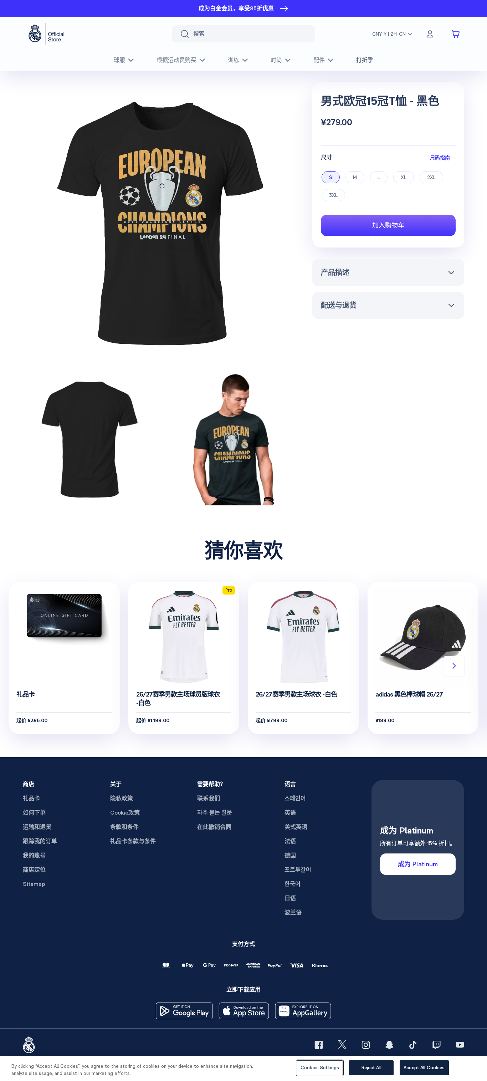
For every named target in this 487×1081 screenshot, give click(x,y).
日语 (290, 898)
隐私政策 (121, 798)
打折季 (364, 60)
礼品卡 (31, 798)
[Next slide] (454, 666)
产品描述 (335, 272)
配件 (319, 60)
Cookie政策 (125, 812)
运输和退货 (37, 827)
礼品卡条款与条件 (133, 841)
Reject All (371, 1067)
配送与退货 (339, 305)
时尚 (276, 60)
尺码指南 (440, 157)
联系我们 (208, 798)
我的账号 (34, 855)
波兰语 (293, 912)
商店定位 (34, 869)
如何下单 (34, 812)
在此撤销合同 (214, 827)
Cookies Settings (320, 1067)
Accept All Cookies (424, 1067)
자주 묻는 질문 (214, 812)
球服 (119, 60)
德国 (290, 855)
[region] (243, 1068)
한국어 (292, 884)
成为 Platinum (418, 864)
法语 (290, 841)
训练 (233, 60)
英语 (290, 812)
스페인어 (295, 798)
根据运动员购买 (176, 60)
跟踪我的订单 (40, 841)
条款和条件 (124, 827)
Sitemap (34, 884)
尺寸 (326, 157)
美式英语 (295, 827)
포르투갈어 (297, 869)
